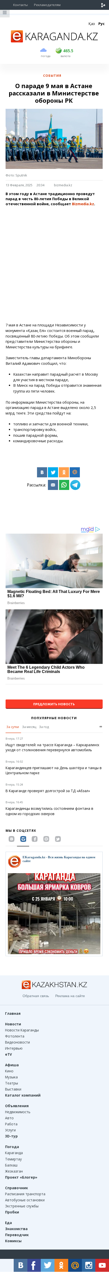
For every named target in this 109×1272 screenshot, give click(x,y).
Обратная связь (36, 996)
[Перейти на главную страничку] (54, 41)
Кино (9, 1071)
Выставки (13, 1089)
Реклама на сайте (70, 996)
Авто (9, 1117)
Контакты (20, 5)
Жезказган (14, 1171)
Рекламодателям (47, 5)
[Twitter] (53, 472)
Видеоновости (17, 1042)
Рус (101, 23)
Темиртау (13, 1159)
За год (44, 726)
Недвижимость (17, 1111)
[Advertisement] (54, 264)
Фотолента (14, 1036)
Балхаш (11, 1165)
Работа (11, 1124)
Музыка (11, 1077)
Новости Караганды (22, 1030)
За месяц (29, 726)
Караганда (14, 1152)
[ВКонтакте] (42, 472)
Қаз (91, 23)
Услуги (10, 1130)
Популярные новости (54, 718)
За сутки (12, 726)
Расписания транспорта (25, 1193)
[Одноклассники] (64, 472)
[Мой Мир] (75, 472)
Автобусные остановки (25, 1200)
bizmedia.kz (63, 185)
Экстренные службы (22, 1206)
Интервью (14, 1048)
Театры (11, 1083)
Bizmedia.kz (82, 203)
